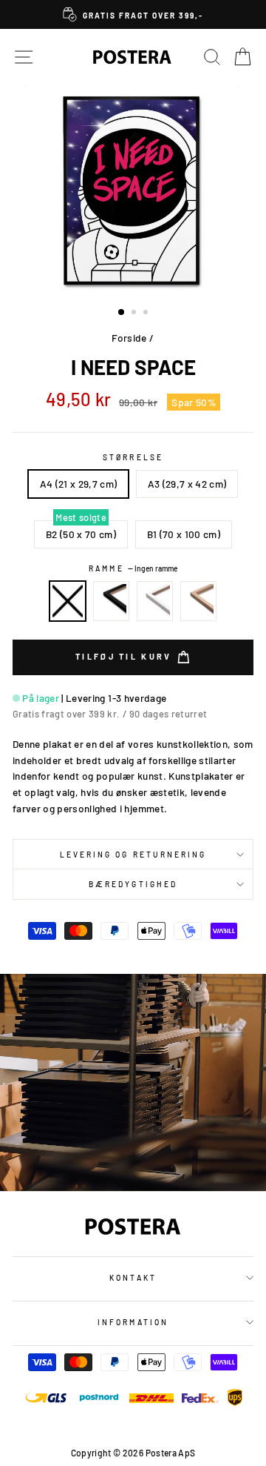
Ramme (133, 568)
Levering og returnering (133, 854)
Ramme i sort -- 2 (111, 601)
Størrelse (133, 457)
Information (133, 1322)
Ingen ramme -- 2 (68, 601)
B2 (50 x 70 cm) (81, 534)
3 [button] (147, 313)
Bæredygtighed (133, 884)
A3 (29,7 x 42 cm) (187, 483)
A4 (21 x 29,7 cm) (78, 483)
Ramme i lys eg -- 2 (198, 601)
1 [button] (122, 312)
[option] (133, 14)
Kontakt (132, 1277)
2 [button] (135, 313)
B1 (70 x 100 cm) (183, 534)
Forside (129, 337)
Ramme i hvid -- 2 (155, 601)
